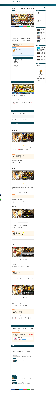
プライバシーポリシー (39, 66)
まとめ (15, 67)
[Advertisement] (22, 32)
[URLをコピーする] (32, 26)
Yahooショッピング (24, 339)
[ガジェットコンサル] (16, 2)
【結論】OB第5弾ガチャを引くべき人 (18, 59)
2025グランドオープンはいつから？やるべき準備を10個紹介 (23, 355)
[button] (13, 26)
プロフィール (39, 20)
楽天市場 (20, 339)
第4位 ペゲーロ (16, 64)
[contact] (41, 81)
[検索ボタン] (36, 2)
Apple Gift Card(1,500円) (21, 337)
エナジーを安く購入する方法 (17, 66)
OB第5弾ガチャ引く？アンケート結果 (18, 60)
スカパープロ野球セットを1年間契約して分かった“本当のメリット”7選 (24, 382)
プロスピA (38, 14)
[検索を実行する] (44, 7)
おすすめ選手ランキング (16, 61)
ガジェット (38, 12)
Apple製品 (39, 13)
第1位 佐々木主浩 (17, 62)
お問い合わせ (38, 65)
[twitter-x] (40, 81)
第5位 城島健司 (16, 65)
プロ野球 (38, 21)
